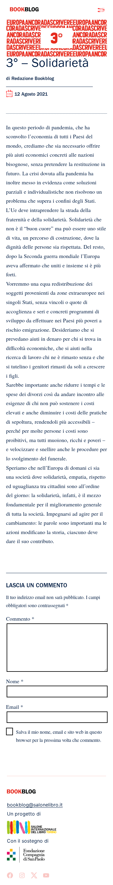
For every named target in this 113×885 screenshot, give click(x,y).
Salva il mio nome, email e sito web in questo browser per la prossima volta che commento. (59, 736)
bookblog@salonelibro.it (35, 805)
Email (14, 706)
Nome (15, 681)
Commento (20, 618)
